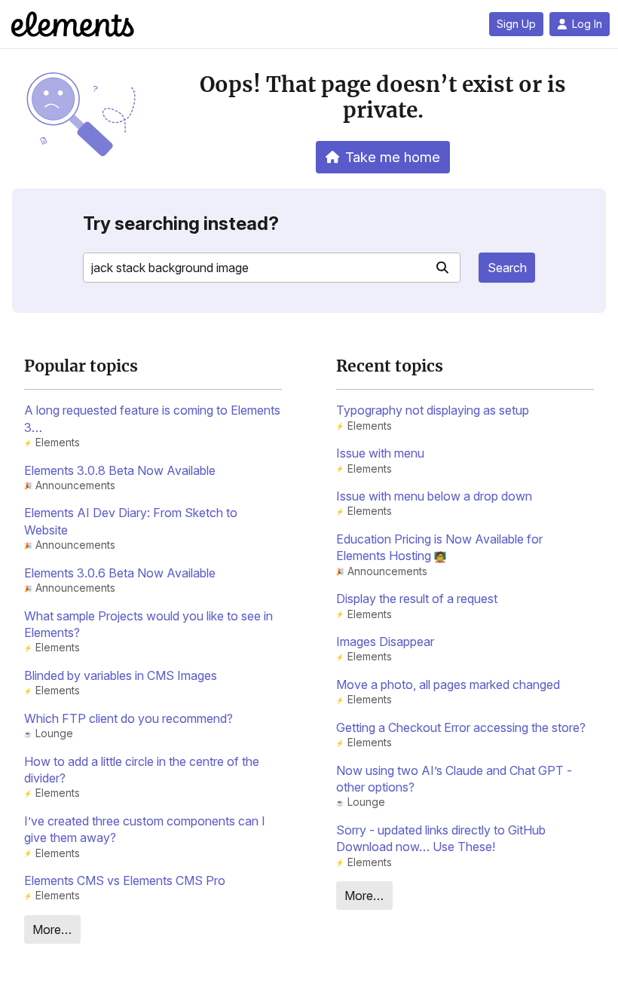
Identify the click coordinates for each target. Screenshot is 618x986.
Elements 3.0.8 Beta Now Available (120, 470)
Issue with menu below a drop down (434, 496)
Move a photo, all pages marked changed (448, 684)
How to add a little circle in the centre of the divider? (141, 769)
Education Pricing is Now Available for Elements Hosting (439, 547)
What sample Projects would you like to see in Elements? (148, 624)
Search (507, 267)
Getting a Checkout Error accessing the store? (461, 727)
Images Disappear (385, 641)
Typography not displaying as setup (432, 410)
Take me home (392, 157)
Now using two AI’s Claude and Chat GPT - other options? (454, 779)
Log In (587, 24)
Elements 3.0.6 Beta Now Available (120, 572)
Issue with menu (380, 453)
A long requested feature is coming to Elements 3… (152, 418)
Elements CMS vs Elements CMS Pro (124, 880)
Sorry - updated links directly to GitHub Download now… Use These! (441, 838)
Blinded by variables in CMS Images (120, 675)
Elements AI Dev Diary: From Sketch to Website (130, 521)
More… (52, 929)
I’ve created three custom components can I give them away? (144, 829)
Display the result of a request (416, 598)
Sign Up (516, 24)
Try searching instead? (181, 223)
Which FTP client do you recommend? (128, 718)
